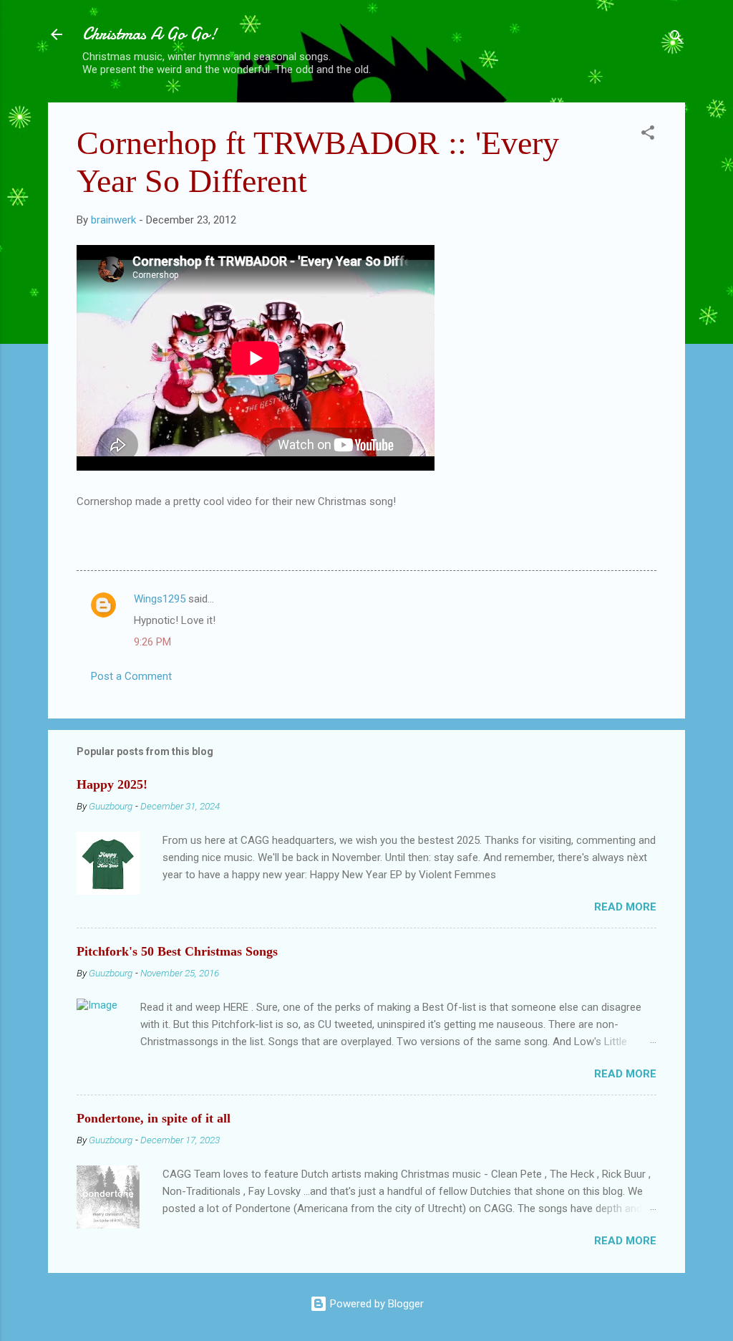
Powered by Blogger (375, 1303)
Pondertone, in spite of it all (153, 1118)
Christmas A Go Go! (149, 34)
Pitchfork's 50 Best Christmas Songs (177, 951)
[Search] (676, 39)
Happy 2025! (112, 784)
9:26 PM (152, 641)
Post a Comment (131, 676)
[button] (647, 135)
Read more (625, 906)
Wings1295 (159, 598)
